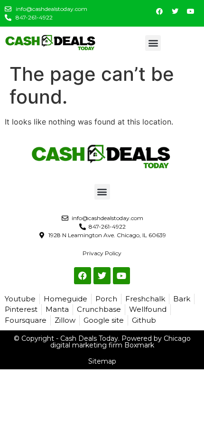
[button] (153, 43)
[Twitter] (175, 11)
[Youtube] (190, 11)
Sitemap (102, 361)
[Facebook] (159, 11)
